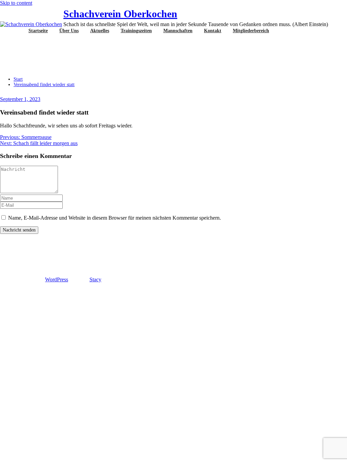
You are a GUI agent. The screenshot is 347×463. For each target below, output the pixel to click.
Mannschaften (177, 30)
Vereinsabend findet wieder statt (44, 84)
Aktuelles (99, 30)
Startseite (38, 30)
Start (18, 79)
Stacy (95, 279)
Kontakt (212, 30)
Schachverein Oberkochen (120, 13)
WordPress (56, 279)
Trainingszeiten (136, 30)
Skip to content (16, 3)
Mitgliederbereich (251, 30)
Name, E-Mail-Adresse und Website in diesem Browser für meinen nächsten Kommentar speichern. (114, 218)
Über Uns (69, 30)
